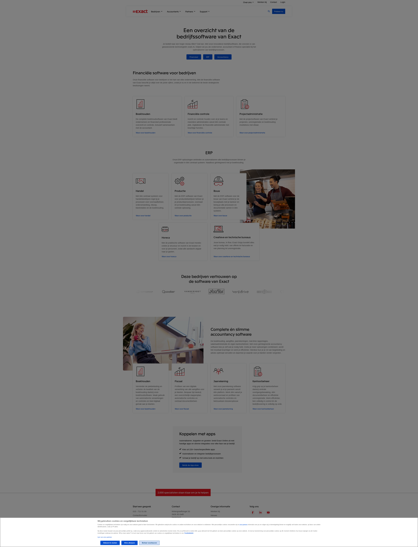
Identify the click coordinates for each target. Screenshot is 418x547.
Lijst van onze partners (105, 537)
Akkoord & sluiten (110, 543)
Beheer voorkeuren (149, 543)
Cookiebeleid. (189, 533)
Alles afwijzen (129, 543)
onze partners (243, 524)
